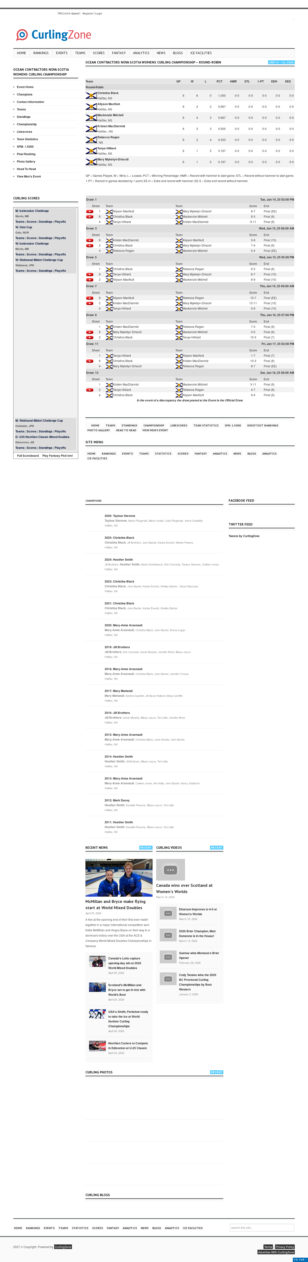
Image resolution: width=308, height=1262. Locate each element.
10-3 (253, 337)
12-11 (253, 303)
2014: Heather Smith (119, 756)
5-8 (253, 240)
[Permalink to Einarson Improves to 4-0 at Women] (168, 912)
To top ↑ (300, 1259)
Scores (99, 53)
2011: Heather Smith (119, 822)
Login (98, 13)
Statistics (163, 453)
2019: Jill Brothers (117, 647)
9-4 (253, 395)
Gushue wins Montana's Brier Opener (199, 955)
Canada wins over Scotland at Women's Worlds (184, 888)
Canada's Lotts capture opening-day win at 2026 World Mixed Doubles (124, 963)
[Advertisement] (45, 345)
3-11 (253, 384)
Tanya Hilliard (106, 148)
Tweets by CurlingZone (244, 536)
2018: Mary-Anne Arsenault (123, 669)
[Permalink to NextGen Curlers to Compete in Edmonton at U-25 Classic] (97, 1045)
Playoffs (60, 221)
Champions (24, 94)
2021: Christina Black (119, 603)
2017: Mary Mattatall (119, 691)
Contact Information (30, 102)
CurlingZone (63, 1247)
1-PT (260, 81)
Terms (268, 1247)
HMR (233, 81)
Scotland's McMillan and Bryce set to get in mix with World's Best (126, 990)
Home (21, 53)
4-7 (253, 389)
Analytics (141, 53)
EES (288, 81)
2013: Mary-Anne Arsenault (123, 778)
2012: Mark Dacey (117, 800)
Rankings (41, 53)
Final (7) (269, 337)
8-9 (253, 279)
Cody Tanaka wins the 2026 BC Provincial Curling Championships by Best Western (197, 982)
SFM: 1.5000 (25, 146)
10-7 (253, 298)
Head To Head (26, 169)
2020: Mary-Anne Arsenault (123, 625)
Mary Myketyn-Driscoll (112, 159)
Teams (80, 53)
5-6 (253, 308)
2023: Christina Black (119, 581)
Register (88, 13)
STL (247, 81)
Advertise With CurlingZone (276, 1252)
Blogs (178, 53)
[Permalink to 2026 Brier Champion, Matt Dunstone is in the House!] (168, 934)
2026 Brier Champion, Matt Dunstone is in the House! (197, 933)
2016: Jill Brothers (117, 712)
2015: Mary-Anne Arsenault (123, 734)
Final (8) (269, 216)
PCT (219, 81)
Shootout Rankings (262, 425)
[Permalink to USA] (97, 1013)
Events (62, 53)
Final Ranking (26, 154)
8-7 (253, 211)
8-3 (253, 269)
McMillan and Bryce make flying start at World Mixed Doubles (115, 904)
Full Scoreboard (28, 455)
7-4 (253, 245)
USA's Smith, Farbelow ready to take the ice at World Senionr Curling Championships (128, 1018)
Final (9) (269, 222)
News (161, 53)
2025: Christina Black (119, 537)
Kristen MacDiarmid (111, 126)
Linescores (24, 131)
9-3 (253, 216)
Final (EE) (270, 211)
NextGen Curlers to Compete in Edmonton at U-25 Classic (128, 1045)
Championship (27, 124)
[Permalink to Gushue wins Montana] (168, 956)
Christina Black (108, 93)
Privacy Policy (285, 1247)
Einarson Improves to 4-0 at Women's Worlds (198, 911)
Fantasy (119, 53)
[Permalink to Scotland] (97, 986)
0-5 (253, 332)
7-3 (253, 326)
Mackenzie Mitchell (110, 115)
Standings (24, 116)
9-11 (253, 222)
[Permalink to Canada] (97, 961)
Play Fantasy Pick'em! (57, 455)
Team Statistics (27, 139)
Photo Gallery (26, 161)
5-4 (253, 250)
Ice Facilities (201, 53)
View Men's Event (29, 176)
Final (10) (270, 240)
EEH (274, 81)
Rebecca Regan (108, 137)
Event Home (25, 87)
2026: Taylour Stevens (120, 516)
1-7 (253, 355)
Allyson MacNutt (108, 104)
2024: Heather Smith (119, 559)
